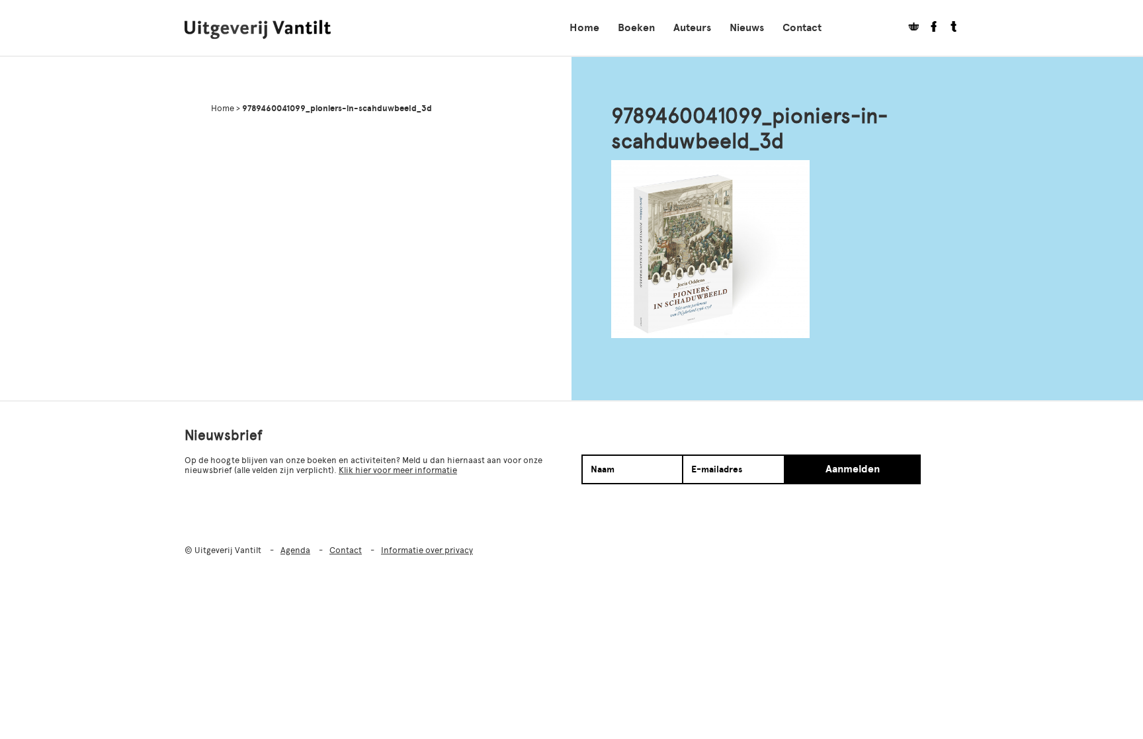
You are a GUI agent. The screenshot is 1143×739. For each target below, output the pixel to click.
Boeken (636, 27)
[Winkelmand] (909, 28)
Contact (802, 27)
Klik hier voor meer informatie (398, 470)
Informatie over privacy (427, 550)
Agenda (295, 550)
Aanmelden (853, 469)
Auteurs (692, 27)
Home (584, 27)
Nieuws (747, 27)
